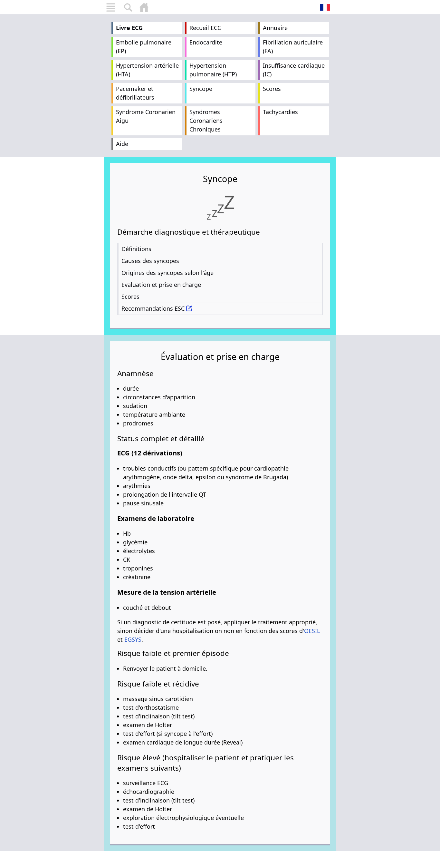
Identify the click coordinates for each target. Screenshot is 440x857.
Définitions (136, 249)
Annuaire (275, 28)
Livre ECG (129, 28)
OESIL (312, 631)
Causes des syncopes (150, 261)
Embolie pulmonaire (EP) (143, 46)
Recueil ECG (205, 28)
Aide (122, 144)
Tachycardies (280, 112)
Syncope (200, 89)
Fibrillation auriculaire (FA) (293, 46)
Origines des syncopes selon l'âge (167, 273)
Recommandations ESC (153, 308)
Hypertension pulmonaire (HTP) (213, 70)
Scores (272, 89)
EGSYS (132, 639)
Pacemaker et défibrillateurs (135, 93)
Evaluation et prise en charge (161, 284)
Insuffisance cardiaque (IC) (294, 70)
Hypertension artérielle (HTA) (147, 70)
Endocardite (205, 42)
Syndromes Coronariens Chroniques (206, 120)
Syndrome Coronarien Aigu (146, 116)
